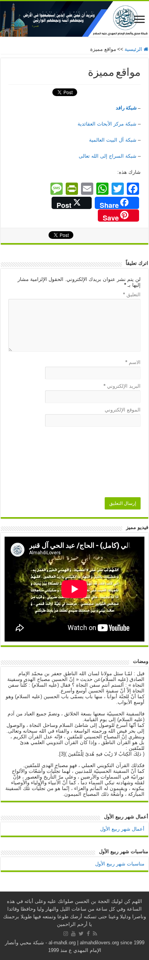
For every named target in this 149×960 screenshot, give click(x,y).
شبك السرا (107, 156)
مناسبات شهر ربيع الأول (119, 864)
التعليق (132, 294)
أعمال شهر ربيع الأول (122, 829)
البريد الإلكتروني (122, 386)
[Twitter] (81, 933)
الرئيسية (134, 49)
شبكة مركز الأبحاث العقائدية (107, 124)
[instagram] (66, 933)
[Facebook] (88, 933)
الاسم (133, 362)
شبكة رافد (126, 108)
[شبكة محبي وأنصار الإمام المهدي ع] (74, 19)
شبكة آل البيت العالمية (112, 140)
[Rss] (95, 933)
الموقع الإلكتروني (123, 410)
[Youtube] (73, 933)
